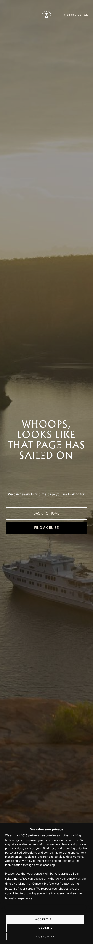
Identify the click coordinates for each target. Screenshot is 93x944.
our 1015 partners (27, 835)
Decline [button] (45, 927)
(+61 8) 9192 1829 (76, 14)
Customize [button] (45, 936)
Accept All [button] (45, 919)
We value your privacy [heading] (46, 829)
